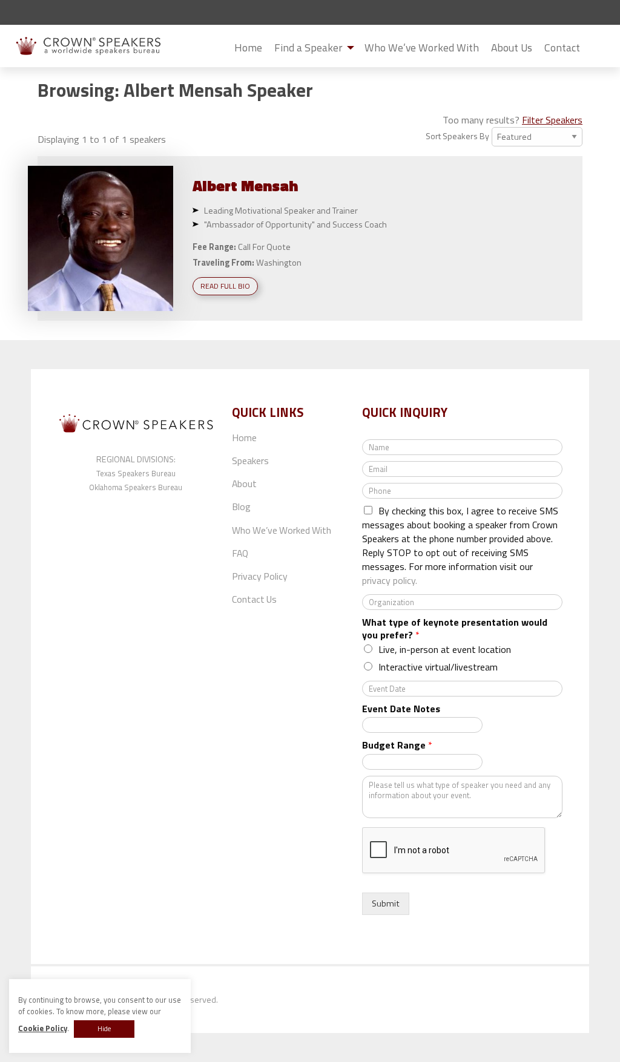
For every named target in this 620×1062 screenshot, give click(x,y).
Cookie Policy (42, 1028)
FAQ (240, 553)
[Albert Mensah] (100, 238)
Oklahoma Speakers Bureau (135, 487)
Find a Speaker (308, 47)
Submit (595, 48)
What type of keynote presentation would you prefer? (454, 628)
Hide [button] (104, 1029)
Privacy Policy (260, 576)
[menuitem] (248, 47)
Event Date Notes (401, 709)
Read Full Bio (225, 286)
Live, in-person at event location (444, 649)
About (244, 483)
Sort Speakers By (457, 135)
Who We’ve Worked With (421, 47)
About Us (511, 47)
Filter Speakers (552, 120)
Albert (245, 185)
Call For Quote (264, 247)
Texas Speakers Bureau (136, 473)
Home (248, 47)
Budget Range (397, 745)
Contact (562, 47)
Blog (241, 506)
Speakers (250, 460)
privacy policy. (389, 580)
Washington (279, 262)
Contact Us (254, 599)
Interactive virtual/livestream (438, 667)
